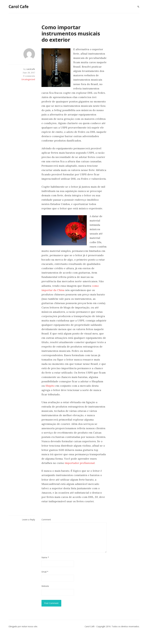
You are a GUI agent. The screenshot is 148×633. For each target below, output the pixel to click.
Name (45, 557)
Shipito (50, 385)
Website (45, 586)
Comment (46, 519)
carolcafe (30, 69)
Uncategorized (28, 79)
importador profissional (80, 463)
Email (44, 571)
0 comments (29, 76)
